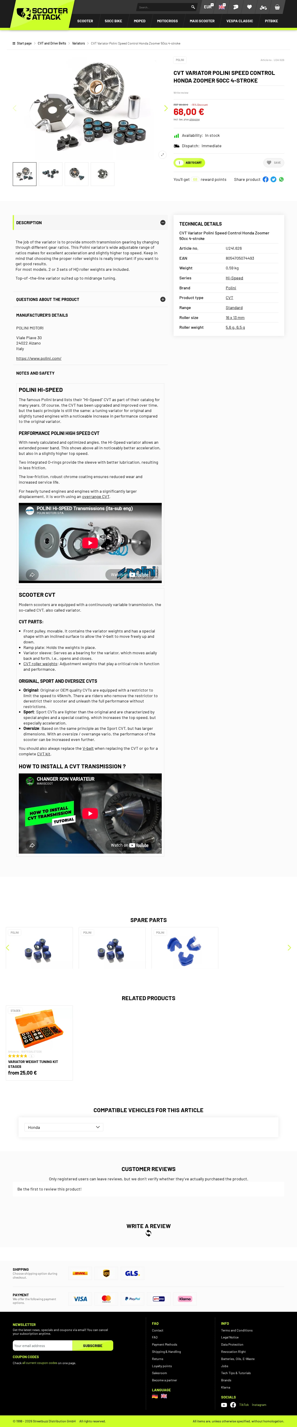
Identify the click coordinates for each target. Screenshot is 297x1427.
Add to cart (194, 162)
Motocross (167, 21)
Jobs (224, 1366)
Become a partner (164, 1380)
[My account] (235, 7)
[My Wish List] (249, 7)
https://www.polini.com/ (38, 358)
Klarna (225, 1387)
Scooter (85, 21)
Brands (226, 1380)
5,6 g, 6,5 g (235, 327)
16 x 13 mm (235, 317)
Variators (78, 43)
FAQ (155, 1337)
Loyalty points (162, 1366)
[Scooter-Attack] (42, 14)
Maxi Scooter (202, 21)
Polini (180, 59)
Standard (234, 307)
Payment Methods (164, 1344)
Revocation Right (233, 1352)
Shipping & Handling (166, 1352)
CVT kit (43, 753)
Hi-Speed (234, 277)
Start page (24, 43)
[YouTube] (224, 1404)
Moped (139, 21)
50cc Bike (113, 21)
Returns (157, 1359)
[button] (265, 179)
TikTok (244, 1405)
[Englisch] (164, 1396)
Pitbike (271, 21)
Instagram (259, 1405)
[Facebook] (233, 1404)
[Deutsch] (155, 1396)
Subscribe (92, 1345)
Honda (34, 1127)
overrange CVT (95, 496)
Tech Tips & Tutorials (236, 1373)
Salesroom (159, 1373)
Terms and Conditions (237, 1330)
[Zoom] (162, 155)
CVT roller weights (40, 663)
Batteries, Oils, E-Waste (238, 1359)
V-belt (88, 748)
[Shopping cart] (277, 7)
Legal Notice (230, 1337)
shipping (194, 119)
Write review (181, 92)
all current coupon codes (39, 1363)
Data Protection (232, 1344)
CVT (229, 297)
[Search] (193, 7)
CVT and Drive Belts (52, 43)
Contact (157, 1330)
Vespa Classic (239, 21)
